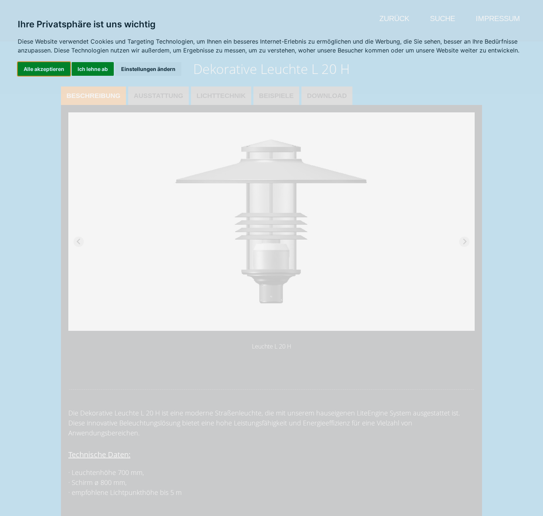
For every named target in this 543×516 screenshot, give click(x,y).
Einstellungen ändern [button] (148, 69)
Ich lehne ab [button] (93, 69)
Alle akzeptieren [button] (44, 69)
